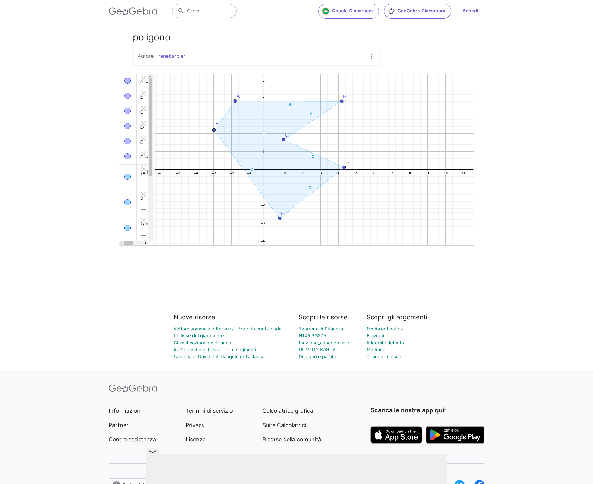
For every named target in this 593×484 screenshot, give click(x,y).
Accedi (470, 11)
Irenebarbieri (172, 56)
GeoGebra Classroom (421, 11)
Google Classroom (352, 11)
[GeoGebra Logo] (133, 11)
